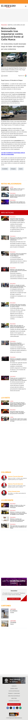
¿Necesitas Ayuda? (14, 704)
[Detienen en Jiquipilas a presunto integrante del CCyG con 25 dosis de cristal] (5, 365)
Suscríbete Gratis (14, 599)
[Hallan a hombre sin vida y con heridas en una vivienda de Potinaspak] (5, 505)
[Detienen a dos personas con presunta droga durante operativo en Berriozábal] (5, 274)
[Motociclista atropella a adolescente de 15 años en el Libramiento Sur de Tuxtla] (5, 348)
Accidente (4, 168)
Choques (13, 168)
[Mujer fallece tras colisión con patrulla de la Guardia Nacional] (5, 202)
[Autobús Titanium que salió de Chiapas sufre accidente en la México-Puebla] (5, 195)
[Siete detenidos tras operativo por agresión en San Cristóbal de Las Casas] (5, 526)
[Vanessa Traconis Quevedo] (4, 478)
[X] (11, 708)
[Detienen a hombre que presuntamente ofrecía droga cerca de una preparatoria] (5, 519)
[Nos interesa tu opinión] (14, 680)
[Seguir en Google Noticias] (26, 75)
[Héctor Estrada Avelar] (4, 493)
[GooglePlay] (20, 708)
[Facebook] (8, 708)
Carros (20, 168)
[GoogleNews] (14, 708)
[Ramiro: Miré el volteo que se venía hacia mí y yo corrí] (5, 188)
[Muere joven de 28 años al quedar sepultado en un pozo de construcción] (5, 243)
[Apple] (17, 708)
